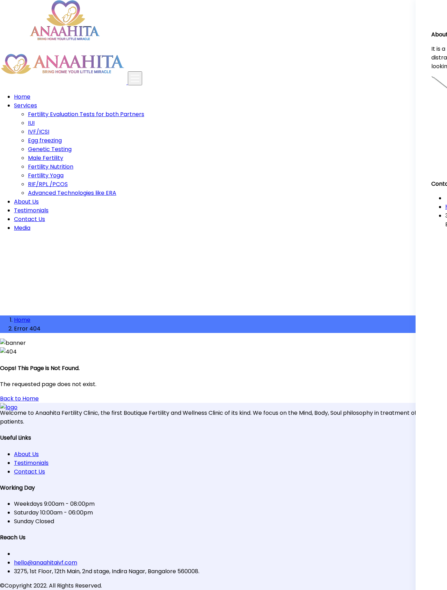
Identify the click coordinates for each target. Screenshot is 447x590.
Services (25, 105)
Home (22, 97)
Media (22, 228)
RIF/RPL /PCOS (48, 184)
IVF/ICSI (38, 132)
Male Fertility (45, 158)
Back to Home (19, 398)
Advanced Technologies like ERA (72, 193)
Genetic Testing (50, 149)
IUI (31, 123)
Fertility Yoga (46, 175)
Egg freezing (45, 140)
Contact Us (29, 219)
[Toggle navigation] (135, 78)
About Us (26, 202)
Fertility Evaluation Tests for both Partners (86, 114)
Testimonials (31, 210)
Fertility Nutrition (50, 167)
